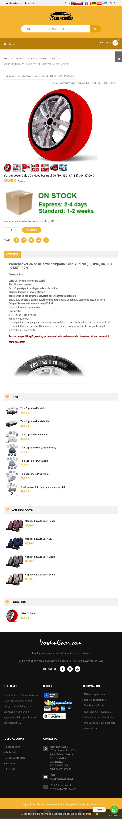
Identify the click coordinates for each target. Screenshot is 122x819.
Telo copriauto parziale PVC (35, 421)
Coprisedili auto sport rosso (40, 521)
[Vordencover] (61, 13)
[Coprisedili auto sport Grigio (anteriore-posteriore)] (14, 561)
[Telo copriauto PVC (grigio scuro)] (12, 450)
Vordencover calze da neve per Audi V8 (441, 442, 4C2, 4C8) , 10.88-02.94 (42, 76)
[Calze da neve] (12, 615)
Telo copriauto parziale (32, 408)
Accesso (10, 763)
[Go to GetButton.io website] (114, 816)
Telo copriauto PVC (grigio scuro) (38, 447)
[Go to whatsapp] (114, 810)
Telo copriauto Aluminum (33, 434)
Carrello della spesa (15, 757)
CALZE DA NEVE (38, 58)
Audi (54, 58)
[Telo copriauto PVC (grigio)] (12, 463)
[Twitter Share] (31, 240)
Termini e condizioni (94, 705)
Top (118, 58)
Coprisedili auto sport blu (38, 539)
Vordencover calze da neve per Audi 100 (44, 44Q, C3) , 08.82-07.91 (83, 83)
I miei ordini (11, 752)
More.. (89, 813)
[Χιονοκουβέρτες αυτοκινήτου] (61, 125)
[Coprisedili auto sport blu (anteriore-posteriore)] (14, 543)
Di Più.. (18, 722)
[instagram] (70, 669)
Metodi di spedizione (94, 694)
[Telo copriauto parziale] (12, 410)
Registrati (10, 769)
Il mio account (12, 746)
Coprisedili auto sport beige (40, 574)
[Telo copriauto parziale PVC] (12, 423)
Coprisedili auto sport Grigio (40, 557)
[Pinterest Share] (46, 240)
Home (7, 58)
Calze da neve (27, 613)
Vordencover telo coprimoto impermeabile (43, 487)
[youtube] (77, 669)
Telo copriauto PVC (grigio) (34, 461)
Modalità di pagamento (95, 699)
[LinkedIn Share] (38, 240)
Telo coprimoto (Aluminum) (34, 474)
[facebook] (62, 669)
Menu (10, 43)
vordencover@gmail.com (62, 778)
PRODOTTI (20, 58)
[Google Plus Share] (24, 240)
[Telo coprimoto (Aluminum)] (12, 476)
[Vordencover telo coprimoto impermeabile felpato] (12, 489)
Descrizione (12, 254)
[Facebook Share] (16, 240)
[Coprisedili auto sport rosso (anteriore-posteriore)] (14, 525)
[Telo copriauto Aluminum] (12, 437)
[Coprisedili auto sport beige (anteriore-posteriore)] (14, 579)
